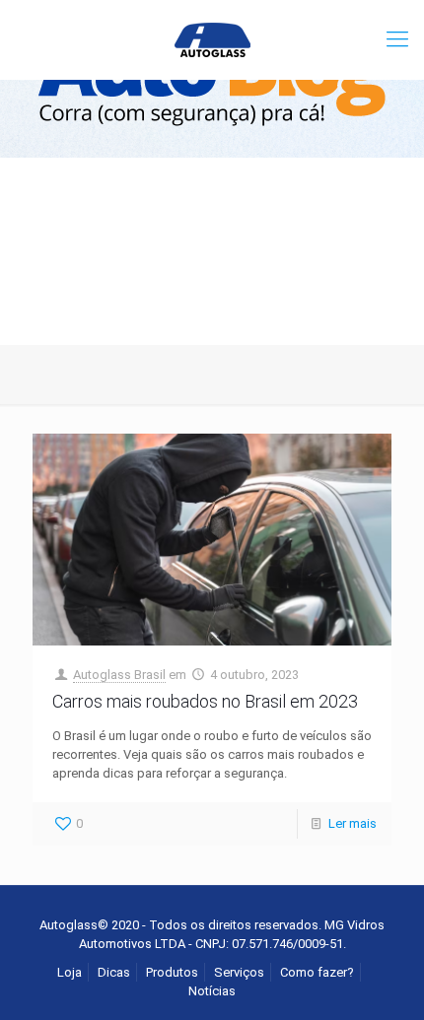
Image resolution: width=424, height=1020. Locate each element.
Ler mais (352, 823)
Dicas (114, 972)
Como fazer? (317, 972)
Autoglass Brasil (119, 674)
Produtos (172, 972)
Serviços (239, 972)
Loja (69, 972)
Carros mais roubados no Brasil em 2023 (205, 701)
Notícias (212, 991)
